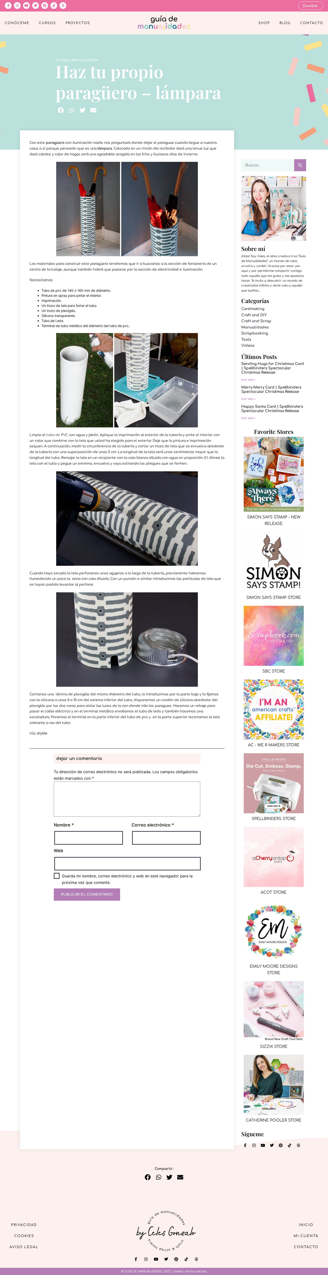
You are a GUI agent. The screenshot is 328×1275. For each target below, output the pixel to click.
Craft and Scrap (256, 321)
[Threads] (63, 5)
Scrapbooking (254, 333)
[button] (60, 110)
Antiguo (62, 60)
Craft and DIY (254, 315)
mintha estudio (196, 1271)
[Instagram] (17, 5)
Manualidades (85, 60)
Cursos (47, 23)
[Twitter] (35, 5)
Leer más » (248, 379)
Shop (264, 23)
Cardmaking (252, 309)
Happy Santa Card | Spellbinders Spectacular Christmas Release (272, 409)
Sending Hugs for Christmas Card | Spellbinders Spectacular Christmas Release (272, 368)
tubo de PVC (57, 435)
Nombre (64, 824)
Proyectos (78, 23)
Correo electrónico (153, 824)
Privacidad (24, 1225)
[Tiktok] (53, 5)
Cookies (24, 1236)
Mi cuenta (306, 1236)
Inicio (306, 1225)
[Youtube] (26, 5)
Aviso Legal (24, 1247)
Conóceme (17, 23)
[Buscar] (300, 165)
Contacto (311, 23)
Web (58, 850)
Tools (246, 340)
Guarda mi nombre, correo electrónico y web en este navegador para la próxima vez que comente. (127, 879)
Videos (247, 346)
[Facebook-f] (8, 5)
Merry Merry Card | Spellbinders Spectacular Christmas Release (271, 389)
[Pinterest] (44, 5)
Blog (285, 23)
